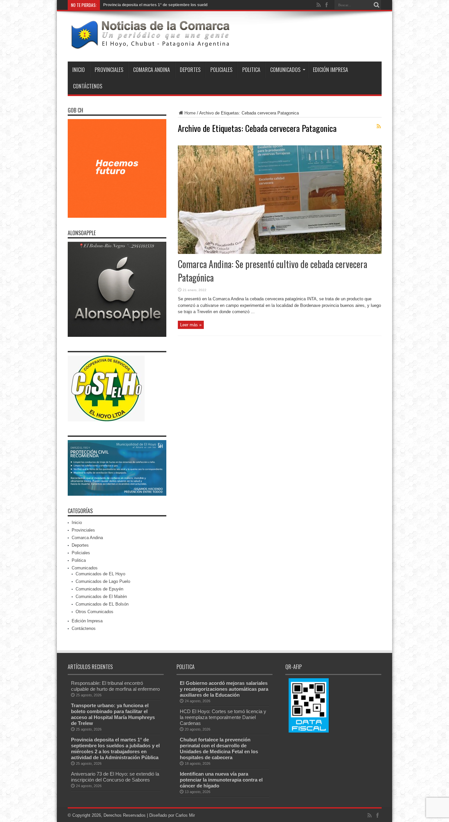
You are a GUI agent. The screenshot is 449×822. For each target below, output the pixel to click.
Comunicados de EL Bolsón (102, 604)
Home (190, 113)
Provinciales (109, 70)
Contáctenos (87, 86)
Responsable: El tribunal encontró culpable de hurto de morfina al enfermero (115, 686)
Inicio (78, 70)
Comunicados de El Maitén (101, 596)
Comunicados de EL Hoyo (100, 573)
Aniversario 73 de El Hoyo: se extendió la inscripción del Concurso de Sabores (115, 777)
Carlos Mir (185, 815)
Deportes (190, 70)
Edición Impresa (330, 70)
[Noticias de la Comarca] (150, 45)
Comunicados (285, 70)
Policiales (221, 70)
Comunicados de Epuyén (99, 588)
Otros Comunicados (94, 611)
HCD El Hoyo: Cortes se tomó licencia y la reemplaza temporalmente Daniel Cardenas (223, 717)
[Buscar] (377, 5)
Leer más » (190, 324)
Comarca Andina (151, 70)
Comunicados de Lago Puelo (103, 581)
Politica (251, 70)
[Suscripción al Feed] (379, 126)
